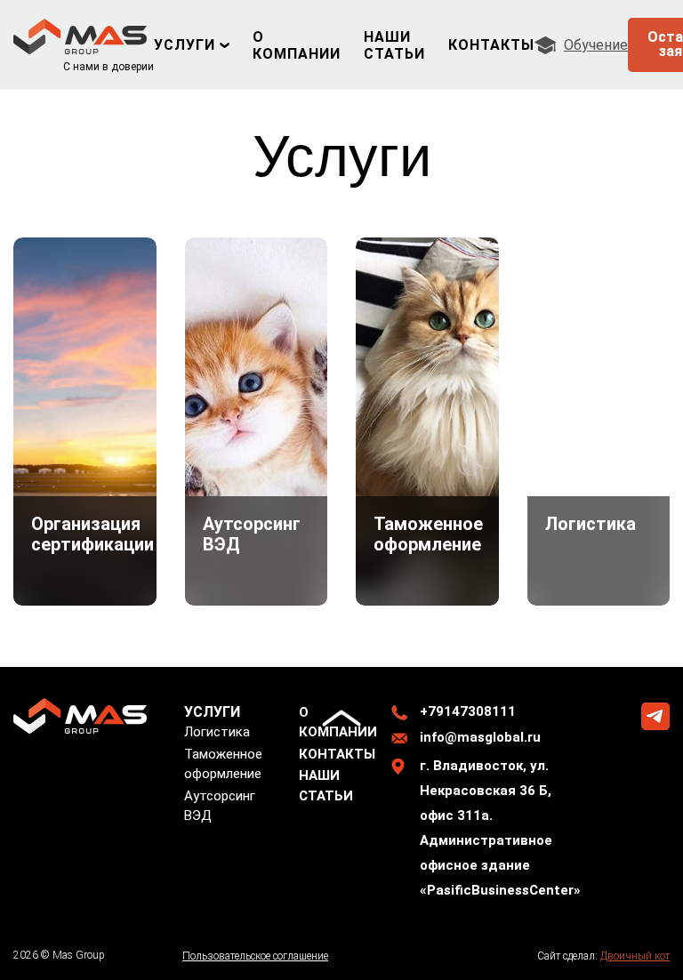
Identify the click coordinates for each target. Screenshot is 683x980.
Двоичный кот (635, 956)
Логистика (217, 732)
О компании (297, 45)
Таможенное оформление (223, 764)
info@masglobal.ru (480, 737)
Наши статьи (394, 45)
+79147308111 (468, 711)
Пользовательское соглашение (255, 956)
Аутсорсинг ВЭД (219, 805)
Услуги (184, 44)
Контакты (491, 44)
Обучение (596, 44)
